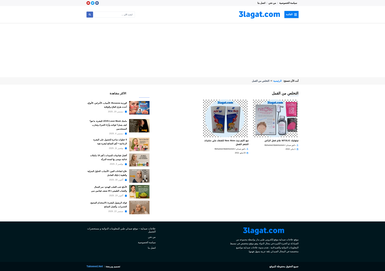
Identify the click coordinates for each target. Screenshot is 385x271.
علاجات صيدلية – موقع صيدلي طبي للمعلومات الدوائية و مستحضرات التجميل (121, 230)
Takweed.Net (94, 266)
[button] (291, 14)
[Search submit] (89, 15)
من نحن (272, 3)
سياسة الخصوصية (288, 3)
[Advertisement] (192, 46)
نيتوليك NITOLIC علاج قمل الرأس (282, 141)
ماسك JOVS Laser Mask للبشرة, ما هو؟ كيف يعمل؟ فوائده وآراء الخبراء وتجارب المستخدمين (108, 125)
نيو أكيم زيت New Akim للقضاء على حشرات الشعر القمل (226, 142)
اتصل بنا (261, 3)
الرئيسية (277, 81)
